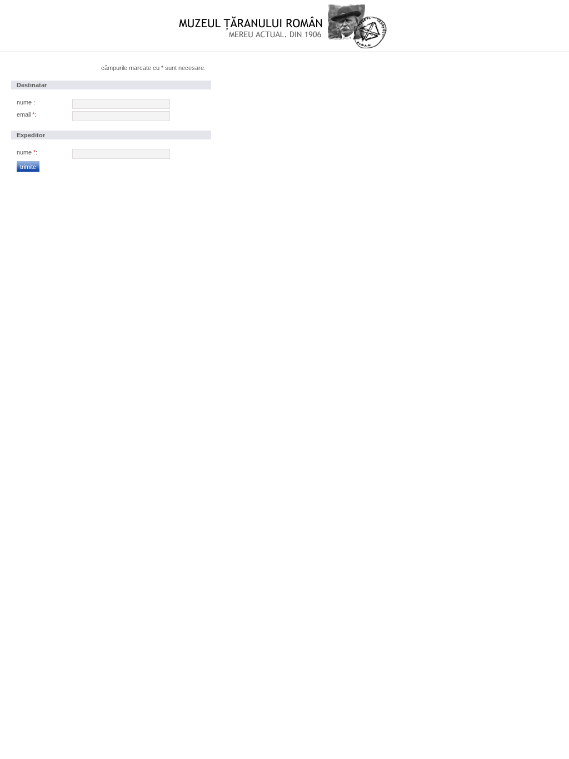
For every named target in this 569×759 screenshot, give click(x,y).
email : (26, 114)
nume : (26, 102)
